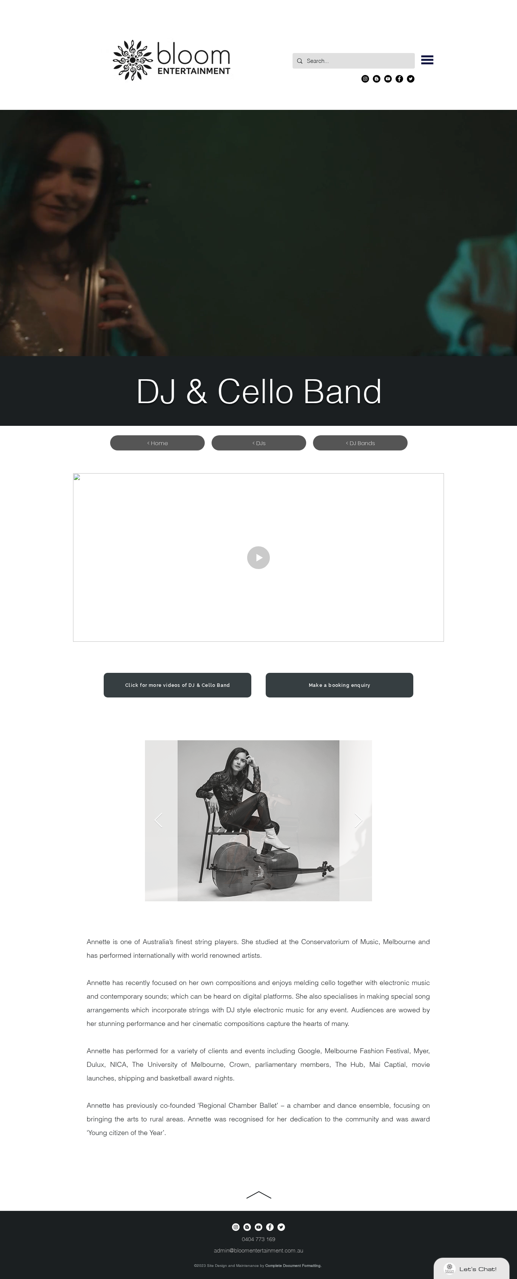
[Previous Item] (158, 821)
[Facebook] (399, 79)
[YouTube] (388, 79)
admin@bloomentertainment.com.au (258, 1250)
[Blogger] (376, 79)
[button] (427, 60)
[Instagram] (365, 79)
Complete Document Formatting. (293, 1265)
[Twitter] (410, 79)
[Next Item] (358, 821)
